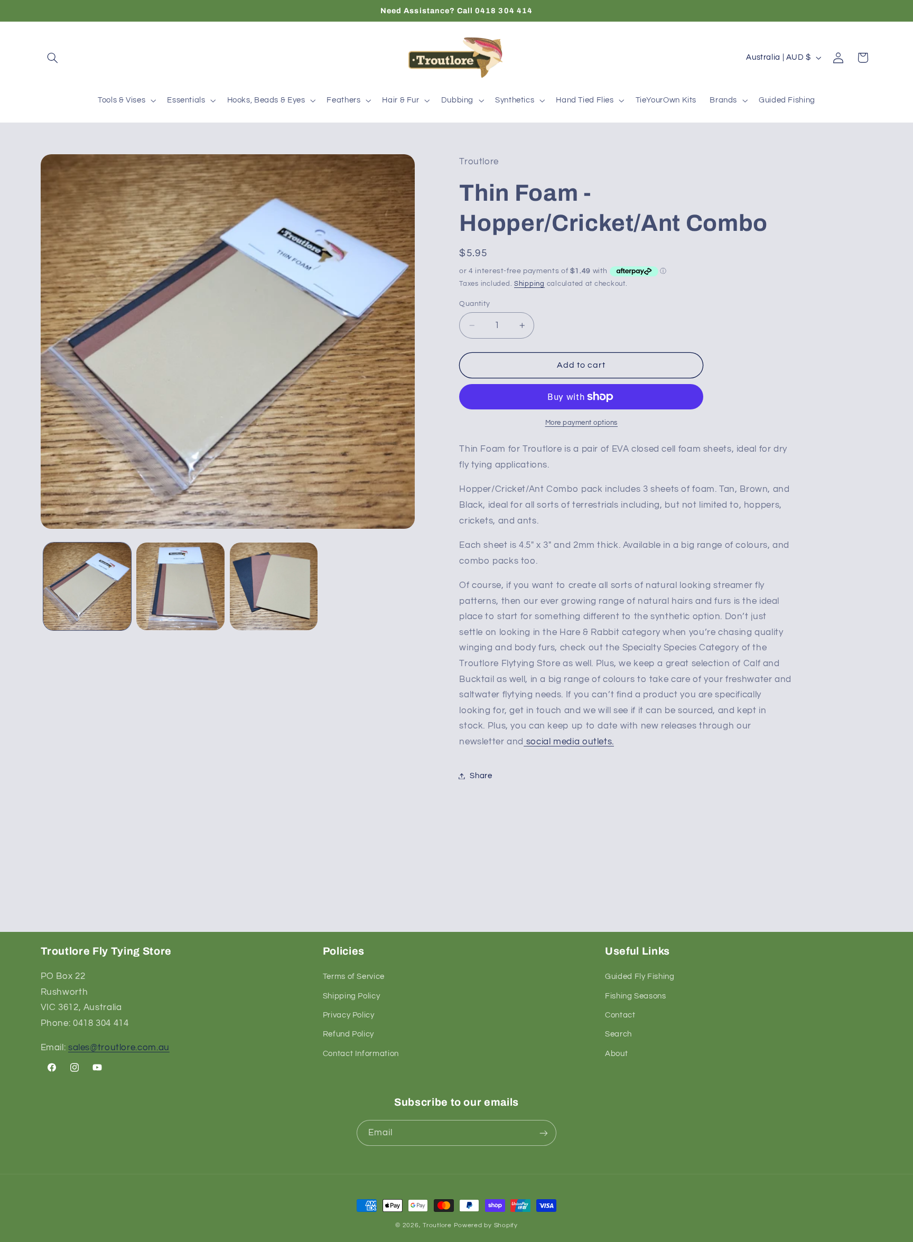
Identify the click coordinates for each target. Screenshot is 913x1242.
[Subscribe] (544, 1133)
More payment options (581, 422)
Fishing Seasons (635, 996)
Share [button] (481, 776)
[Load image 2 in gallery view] (180, 586)
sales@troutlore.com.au (119, 1048)
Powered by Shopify (486, 1225)
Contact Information (361, 1054)
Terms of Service (354, 976)
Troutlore (438, 1225)
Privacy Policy (349, 1015)
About (616, 1054)
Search (618, 1035)
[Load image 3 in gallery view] (274, 586)
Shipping (529, 284)
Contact (620, 1015)
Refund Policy (348, 1035)
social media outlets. (569, 741)
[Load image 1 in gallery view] (87, 586)
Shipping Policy (351, 996)
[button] (53, 57)
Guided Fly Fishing (639, 976)
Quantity (474, 303)
